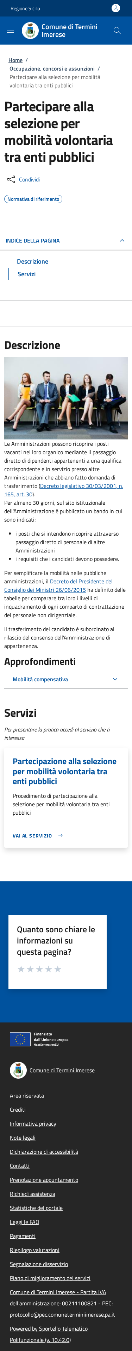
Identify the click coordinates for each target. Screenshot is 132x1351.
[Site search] (117, 30)
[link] (39, 835)
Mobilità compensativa (40, 679)
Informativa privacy (33, 1123)
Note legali (23, 1137)
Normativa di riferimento (33, 198)
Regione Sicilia (25, 8)
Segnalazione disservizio (39, 1264)
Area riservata (27, 1095)
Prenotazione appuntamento (44, 1179)
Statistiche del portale (36, 1208)
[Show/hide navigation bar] (10, 30)
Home (15, 60)
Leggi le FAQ (24, 1222)
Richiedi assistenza (32, 1194)
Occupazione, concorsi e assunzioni (52, 68)
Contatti (20, 1165)
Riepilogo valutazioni (34, 1250)
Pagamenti (23, 1236)
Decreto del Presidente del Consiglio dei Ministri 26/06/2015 (58, 585)
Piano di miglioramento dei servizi (50, 1278)
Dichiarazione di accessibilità (44, 1151)
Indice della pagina (33, 240)
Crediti (18, 1109)
